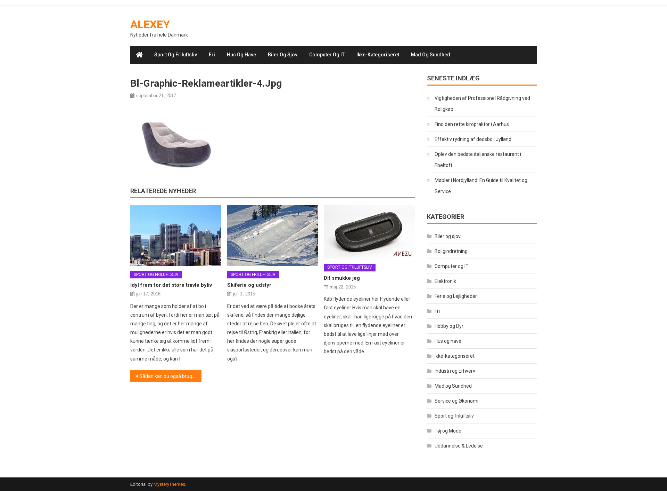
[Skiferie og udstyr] (272, 235)
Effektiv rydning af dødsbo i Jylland (473, 139)
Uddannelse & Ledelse (459, 446)
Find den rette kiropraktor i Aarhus (472, 124)
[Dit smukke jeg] (369, 232)
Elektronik (445, 281)
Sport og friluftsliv (175, 54)
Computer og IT (327, 54)
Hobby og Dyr (449, 326)
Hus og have (241, 54)
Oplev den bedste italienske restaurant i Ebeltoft (478, 159)
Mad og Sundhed (430, 54)
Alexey (150, 24)
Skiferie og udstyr (249, 285)
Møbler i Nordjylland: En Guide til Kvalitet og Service (481, 185)
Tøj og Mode (448, 431)
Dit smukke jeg (342, 278)
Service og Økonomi (456, 401)
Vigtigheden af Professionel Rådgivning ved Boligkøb (482, 103)
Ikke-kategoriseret (377, 54)
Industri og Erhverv (455, 371)
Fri (212, 54)
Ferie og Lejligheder (456, 296)
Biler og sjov (282, 54)
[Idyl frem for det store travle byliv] (175, 235)
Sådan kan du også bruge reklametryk (170, 376)
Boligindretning (451, 251)
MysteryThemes (169, 484)
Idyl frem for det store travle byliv (171, 285)
